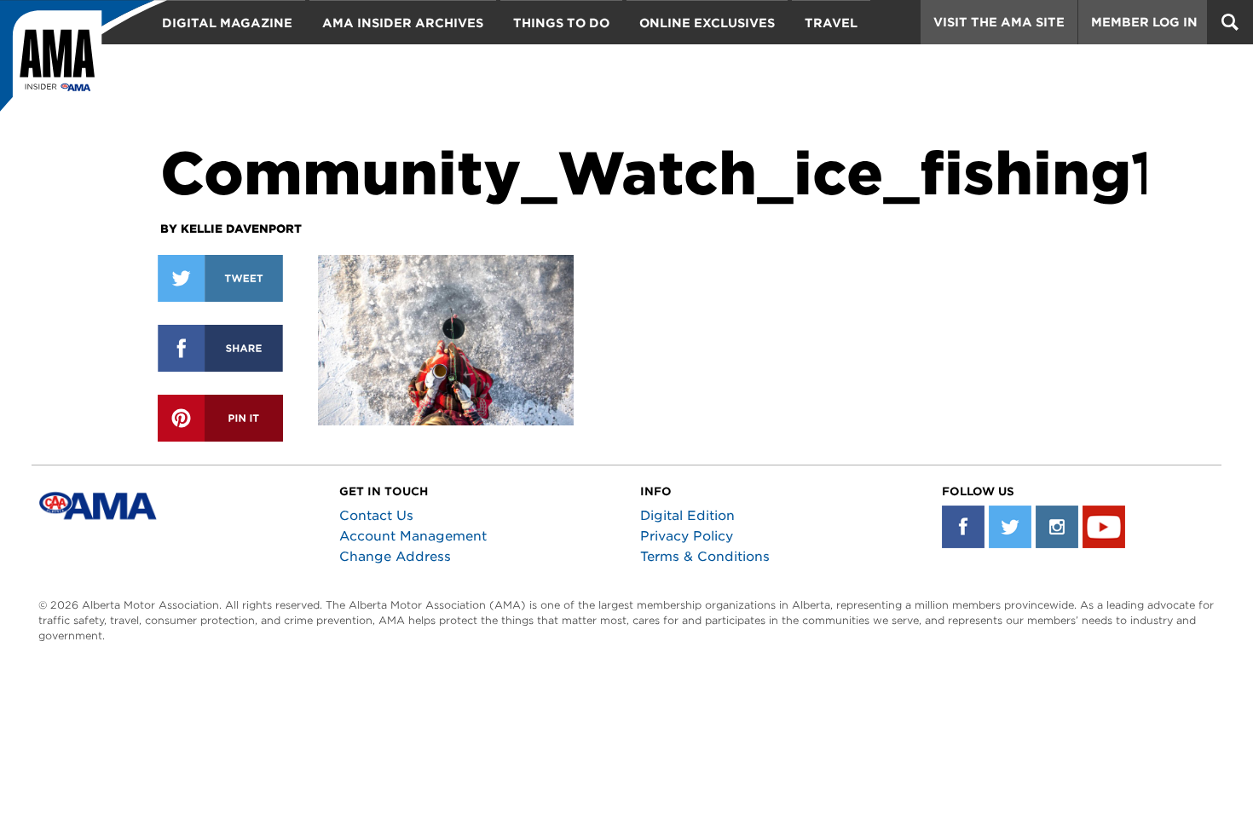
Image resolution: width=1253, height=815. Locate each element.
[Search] (1230, 22)
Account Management (413, 536)
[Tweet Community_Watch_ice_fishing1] (220, 278)
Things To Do (561, 23)
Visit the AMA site (999, 22)
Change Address (395, 556)
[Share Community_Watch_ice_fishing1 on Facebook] (220, 348)
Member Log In (1144, 22)
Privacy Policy (686, 536)
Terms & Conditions (705, 556)
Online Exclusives (707, 23)
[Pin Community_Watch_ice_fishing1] (220, 418)
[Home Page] (83, 64)
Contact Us (376, 515)
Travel (831, 23)
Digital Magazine (227, 23)
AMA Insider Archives (402, 23)
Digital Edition (687, 515)
